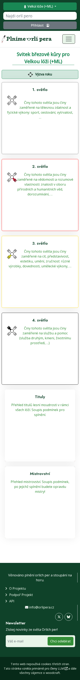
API (11, 601)
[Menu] (68, 39)
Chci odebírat (60, 641)
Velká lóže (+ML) (40, 6)
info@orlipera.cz (41, 607)
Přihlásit (38, 25)
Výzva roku (43, 74)
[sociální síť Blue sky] (68, 617)
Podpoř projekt (21, 595)
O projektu (17, 588)
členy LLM (57, 668)
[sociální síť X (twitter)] (59, 617)
